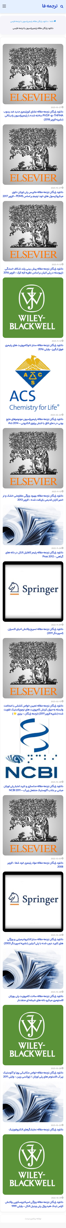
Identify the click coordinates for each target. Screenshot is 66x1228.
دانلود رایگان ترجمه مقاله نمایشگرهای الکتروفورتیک (36, 1130)
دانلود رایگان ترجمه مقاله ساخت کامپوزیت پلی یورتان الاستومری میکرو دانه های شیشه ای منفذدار (36, 998)
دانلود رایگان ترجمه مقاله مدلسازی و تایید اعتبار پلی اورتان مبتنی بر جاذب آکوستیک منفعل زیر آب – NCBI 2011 (33, 788)
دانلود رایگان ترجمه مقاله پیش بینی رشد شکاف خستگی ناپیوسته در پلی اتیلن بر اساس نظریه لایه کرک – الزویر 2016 (33, 271)
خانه (52, 21)
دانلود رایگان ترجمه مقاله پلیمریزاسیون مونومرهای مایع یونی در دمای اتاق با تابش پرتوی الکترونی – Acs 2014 (34, 421)
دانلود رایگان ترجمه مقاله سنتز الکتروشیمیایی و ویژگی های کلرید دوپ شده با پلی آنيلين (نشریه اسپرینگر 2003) (33, 942)
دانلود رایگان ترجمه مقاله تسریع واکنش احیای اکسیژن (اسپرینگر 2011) (35, 631)
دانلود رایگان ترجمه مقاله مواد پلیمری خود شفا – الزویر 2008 (35, 865)
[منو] (4, 8)
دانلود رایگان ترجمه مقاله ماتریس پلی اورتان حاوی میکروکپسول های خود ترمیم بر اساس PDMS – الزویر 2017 (33, 194)
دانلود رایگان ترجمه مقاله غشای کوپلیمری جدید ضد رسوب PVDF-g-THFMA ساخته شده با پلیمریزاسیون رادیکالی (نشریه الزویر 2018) (33, 116)
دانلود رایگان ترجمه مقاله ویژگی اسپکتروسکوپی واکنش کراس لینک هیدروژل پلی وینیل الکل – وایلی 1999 (34, 1204)
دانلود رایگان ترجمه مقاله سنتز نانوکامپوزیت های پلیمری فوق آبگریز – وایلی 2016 (34, 347)
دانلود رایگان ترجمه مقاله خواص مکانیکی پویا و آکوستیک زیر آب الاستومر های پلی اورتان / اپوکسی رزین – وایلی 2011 (33, 1075)
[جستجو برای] (61, 8)
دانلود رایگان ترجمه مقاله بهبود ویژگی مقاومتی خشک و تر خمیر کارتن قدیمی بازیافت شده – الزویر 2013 (33, 498)
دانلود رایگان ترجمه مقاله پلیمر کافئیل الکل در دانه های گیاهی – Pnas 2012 (34, 555)
